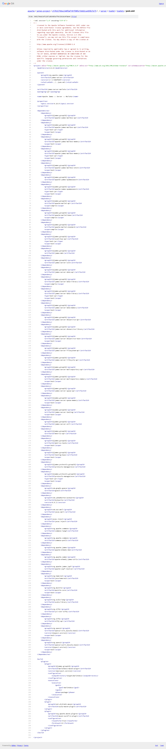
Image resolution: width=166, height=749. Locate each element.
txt (156, 745)
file (74, 17)
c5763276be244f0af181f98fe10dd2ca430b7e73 (74, 11)
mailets (120, 11)
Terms (26, 745)
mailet (112, 11)
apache (31, 11)
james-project (43, 11)
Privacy (19, 745)
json (162, 745)
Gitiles (13, 745)
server (104, 11)
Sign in (161, 3)
